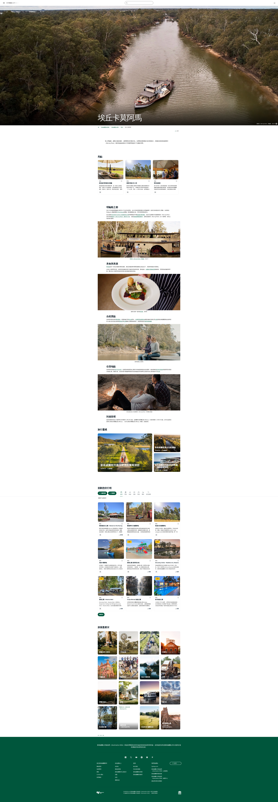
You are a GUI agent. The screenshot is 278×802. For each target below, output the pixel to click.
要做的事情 (118, 769)
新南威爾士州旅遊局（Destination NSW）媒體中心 (160, 777)
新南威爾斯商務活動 (157, 773)
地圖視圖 (103, 493)
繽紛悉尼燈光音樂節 (157, 781)
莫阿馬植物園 (148, 321)
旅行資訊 (135, 766)
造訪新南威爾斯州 (102, 763)
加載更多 (101, 614)
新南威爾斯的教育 (137, 774)
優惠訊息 (117, 780)
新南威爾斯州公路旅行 (121, 772)
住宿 (98, 735)
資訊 (134, 763)
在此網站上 (118, 763)
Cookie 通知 (100, 774)
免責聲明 (99, 769)
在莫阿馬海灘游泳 (140, 319)
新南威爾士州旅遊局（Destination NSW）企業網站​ (160, 770)
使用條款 (99, 777)
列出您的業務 (136, 769)
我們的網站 (155, 763)
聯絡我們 (99, 766)
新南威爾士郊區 (115, 127)
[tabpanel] (139, 62)
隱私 (98, 772)
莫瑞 (122, 127)
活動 (101, 735)
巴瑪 (125, 321)
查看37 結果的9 (102, 498)
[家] (10, 3)
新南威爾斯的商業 (137, 772)
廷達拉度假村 (159, 369)
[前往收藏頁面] (274, 3)
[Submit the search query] (126, 3)
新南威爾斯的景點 (105, 127)
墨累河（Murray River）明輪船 (137, 259)
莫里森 (141, 311)
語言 (175, 763)
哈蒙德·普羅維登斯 (150, 269)
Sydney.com (155, 766)
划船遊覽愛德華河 (138, 216)
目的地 (116, 766)
